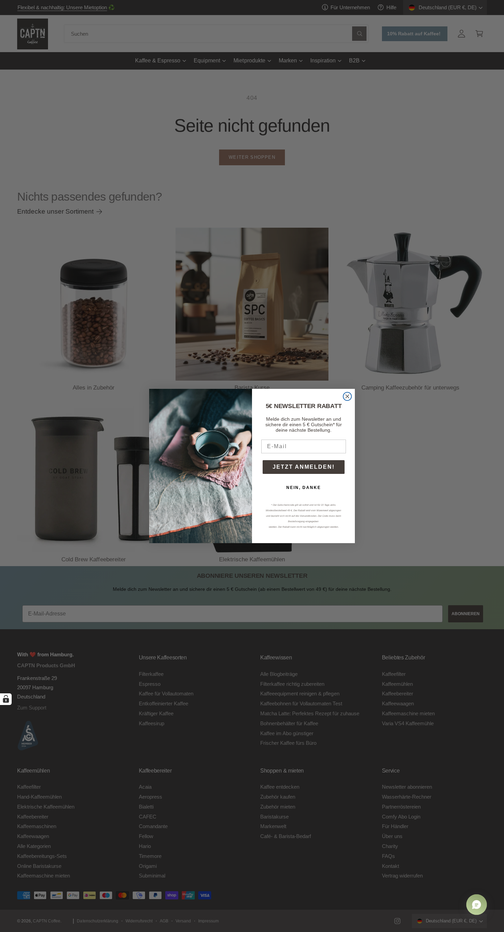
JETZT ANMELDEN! (304, 467)
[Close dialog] (347, 396)
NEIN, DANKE (303, 487)
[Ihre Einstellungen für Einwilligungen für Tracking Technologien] (6, 699)
